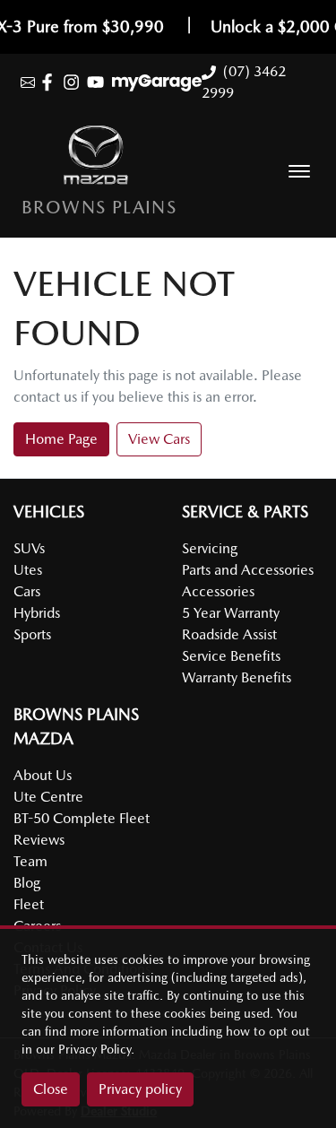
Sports (32, 634)
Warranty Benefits (236, 677)
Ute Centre (48, 796)
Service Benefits (231, 655)
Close (50, 1089)
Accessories (218, 591)
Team (30, 861)
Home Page (61, 438)
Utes (27, 569)
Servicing (209, 548)
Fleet (28, 904)
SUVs (29, 548)
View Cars (159, 438)
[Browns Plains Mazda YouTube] (99, 82)
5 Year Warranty (231, 612)
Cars (26, 591)
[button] (299, 171)
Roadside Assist (229, 634)
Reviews (39, 839)
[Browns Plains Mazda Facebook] (51, 82)
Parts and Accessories (248, 569)
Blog (26, 882)
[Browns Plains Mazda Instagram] (75, 82)
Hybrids (36, 612)
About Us (42, 775)
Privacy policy (140, 1089)
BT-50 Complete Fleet (81, 818)
